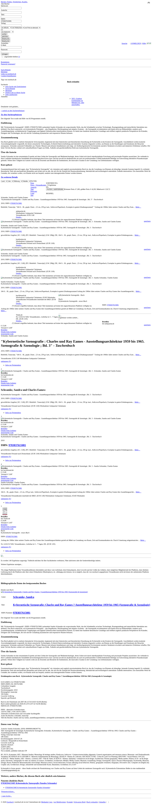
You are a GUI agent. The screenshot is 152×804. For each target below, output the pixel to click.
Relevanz (33, 191)
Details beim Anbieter (8, 332)
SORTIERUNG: (52, 183)
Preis (32, 183)
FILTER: (33, 181)
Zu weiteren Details (9, 177)
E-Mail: (3, 45)
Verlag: (3, 23)
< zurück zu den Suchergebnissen (12, 111)
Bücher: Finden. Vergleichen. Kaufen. (14, 2)
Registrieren (5, 62)
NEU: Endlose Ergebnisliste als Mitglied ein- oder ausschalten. (78, 102)
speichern (147, 221)
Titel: (2, 14)
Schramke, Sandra (23, 597)
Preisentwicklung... (8, 792)
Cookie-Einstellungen (8, 76)
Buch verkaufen (73, 82)
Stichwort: (4, 6)
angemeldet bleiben (12, 57)
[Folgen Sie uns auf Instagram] (150, 43)
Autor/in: (4, 10)
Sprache (124, 43)
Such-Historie (6, 70)
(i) (19, 57)
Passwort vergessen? (8, 64)
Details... (19, 217)
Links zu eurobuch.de (8, 74)
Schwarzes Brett (79, 802)
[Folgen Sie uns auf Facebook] (148, 43)
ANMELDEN (136, 43)
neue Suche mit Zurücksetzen (15, 87)
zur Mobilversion (60, 802)
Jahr (31, 195)
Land (32, 193)
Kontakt (70, 802)
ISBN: (3, 19)
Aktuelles (102, 802)
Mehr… (138, 207)
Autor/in (33, 187)
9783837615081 (16, 203)
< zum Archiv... (6, 796)
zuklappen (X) (6, 361)
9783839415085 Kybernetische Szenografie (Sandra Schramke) (29, 783)
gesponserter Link (7, 334)
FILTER (49, 189)
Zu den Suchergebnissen (11, 114)
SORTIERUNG (58, 189)
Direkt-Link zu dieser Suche (15, 93)
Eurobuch (10, 802)
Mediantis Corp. (47, 802)
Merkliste (4, 72)
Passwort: (4, 50)
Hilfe (144, 43)
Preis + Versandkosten (38, 185)
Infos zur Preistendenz (13, 365)
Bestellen (4, 330)
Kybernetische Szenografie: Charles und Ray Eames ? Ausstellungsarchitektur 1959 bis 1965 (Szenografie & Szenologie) (81, 604)
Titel (32, 189)
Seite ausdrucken (11, 95)
